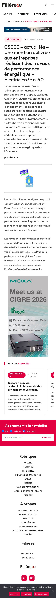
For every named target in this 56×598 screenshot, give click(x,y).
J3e (28, 549)
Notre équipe (28, 522)
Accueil (7, 14)
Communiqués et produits (28, 491)
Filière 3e (13, 157)
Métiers (28, 483)
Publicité (28, 518)
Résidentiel (40, 14)
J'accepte (14, 594)
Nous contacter (28, 514)
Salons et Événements (28, 487)
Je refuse (27, 594)
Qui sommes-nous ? (28, 510)
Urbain (28, 479)
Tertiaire (23, 14)
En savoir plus (41, 594)
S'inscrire (46, 437)
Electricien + (28, 554)
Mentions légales (28, 526)
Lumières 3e (28, 558)
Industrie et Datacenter (28, 475)
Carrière (28, 495)
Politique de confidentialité (28, 530)
